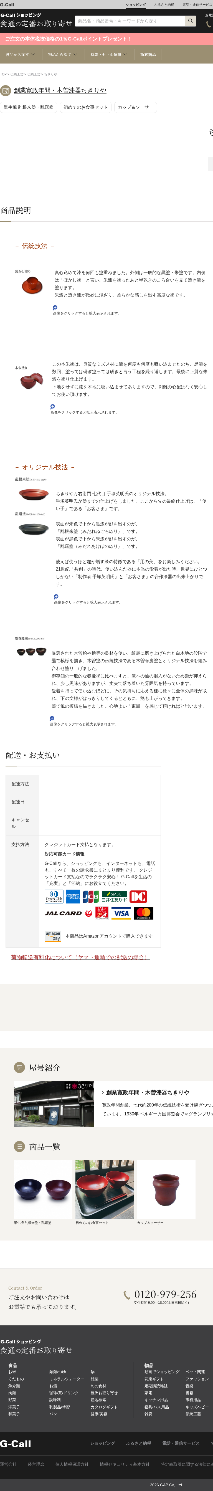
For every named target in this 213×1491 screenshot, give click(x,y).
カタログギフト (104, 1407)
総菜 (94, 1379)
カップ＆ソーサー (135, 107)
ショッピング (136, 5)
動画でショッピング (161, 1372)
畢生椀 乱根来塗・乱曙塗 (29, 107)
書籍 (189, 1393)
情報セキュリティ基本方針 (125, 1464)
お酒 (53, 1386)
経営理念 (36, 1464)
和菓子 (14, 1414)
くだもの (16, 1379)
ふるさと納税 (164, 5)
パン (53, 1414)
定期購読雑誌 (156, 1386)
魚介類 (14, 1386)
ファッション (197, 1379)
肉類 (12, 1393)
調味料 (55, 1400)
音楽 (189, 1386)
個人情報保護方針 (72, 1464)
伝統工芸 (17, 74)
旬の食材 (98, 1386)
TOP (3, 74)
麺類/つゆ (57, 1372)
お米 (12, 1372)
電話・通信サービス (197, 5)
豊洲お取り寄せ (104, 1393)
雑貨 (148, 1414)
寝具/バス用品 (156, 1407)
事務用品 (193, 1400)
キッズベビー (197, 1407)
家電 (148, 1393)
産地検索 (98, 1400)
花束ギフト (154, 1379)
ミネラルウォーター (66, 1379)
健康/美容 (99, 1414)
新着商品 (148, 54)
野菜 (12, 1400)
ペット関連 (195, 1372)
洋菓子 (14, 1407)
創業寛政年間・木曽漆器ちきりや (60, 90)
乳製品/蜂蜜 (59, 1407)
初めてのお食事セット (86, 107)
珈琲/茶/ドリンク (64, 1393)
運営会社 (8, 1464)
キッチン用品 (156, 1400)
